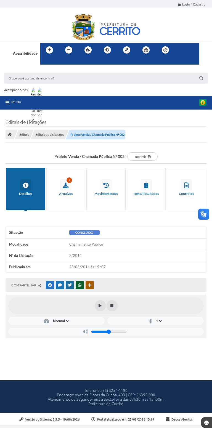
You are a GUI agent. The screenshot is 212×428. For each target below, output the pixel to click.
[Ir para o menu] (193, 50)
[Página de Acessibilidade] (165, 50)
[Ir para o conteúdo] (181, 50)
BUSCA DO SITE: (20, 70)
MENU (16, 102)
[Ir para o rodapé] (57, 61)
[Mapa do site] (146, 50)
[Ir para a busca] (45, 61)
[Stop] (112, 305)
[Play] (100, 305)
